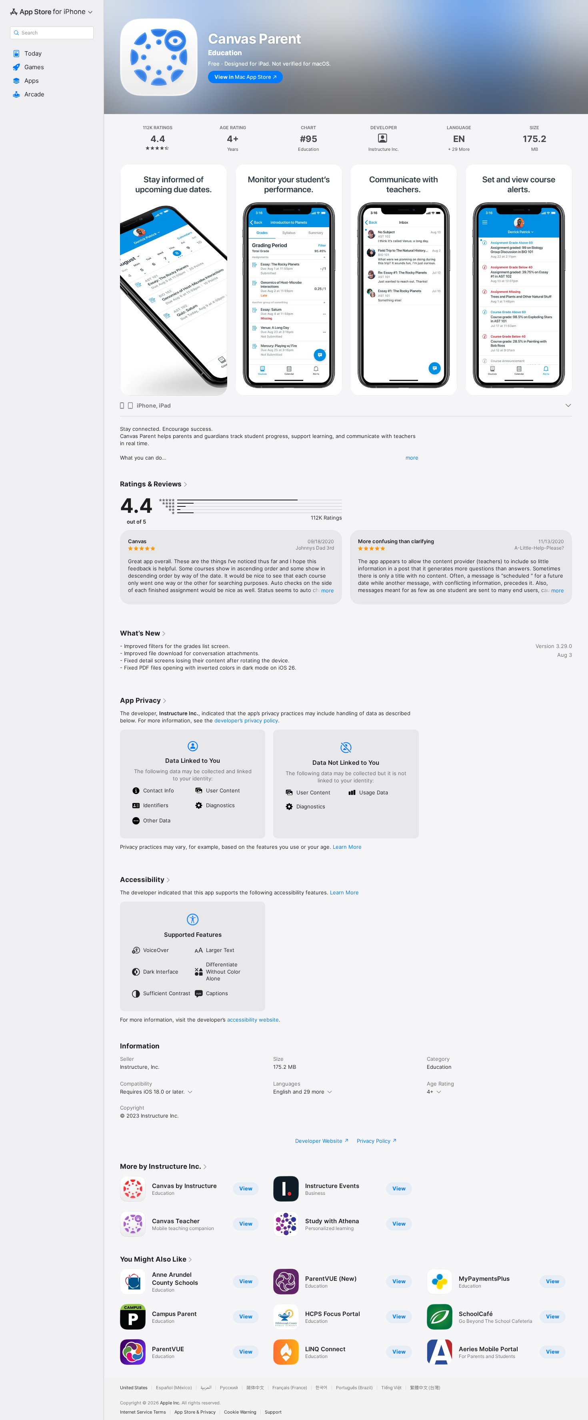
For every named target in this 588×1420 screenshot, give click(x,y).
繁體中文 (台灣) (425, 1388)
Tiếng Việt (391, 1388)
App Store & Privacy (195, 1412)
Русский (229, 1388)
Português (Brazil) (354, 1388)
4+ (430, 1091)
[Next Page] (580, 567)
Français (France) (289, 1388)
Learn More (347, 847)
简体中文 (255, 1388)
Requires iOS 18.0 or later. (152, 1091)
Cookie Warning (240, 1412)
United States (134, 1388)
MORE (327, 590)
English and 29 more (298, 1091)
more (412, 457)
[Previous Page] (112, 567)
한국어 (322, 1388)
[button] (51, 54)
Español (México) (174, 1388)
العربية (206, 1388)
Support (273, 1412)
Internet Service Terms (143, 1412)
